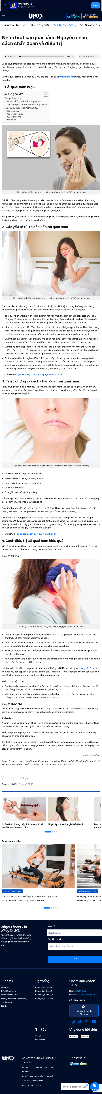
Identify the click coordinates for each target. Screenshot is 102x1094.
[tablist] (51, 25)
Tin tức (38, 1036)
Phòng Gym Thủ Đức (44, 994)
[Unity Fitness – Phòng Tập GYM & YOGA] (35, 16)
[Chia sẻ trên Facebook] (19, 784)
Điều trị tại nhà (13, 111)
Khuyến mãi (40, 1039)
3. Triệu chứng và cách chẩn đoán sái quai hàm (25, 104)
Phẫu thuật (11, 119)
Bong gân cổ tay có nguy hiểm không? (36, 533)
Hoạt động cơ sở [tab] (40, 25)
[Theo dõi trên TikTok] (80, 1022)
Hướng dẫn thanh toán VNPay (14, 998)
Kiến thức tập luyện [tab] (15, 25)
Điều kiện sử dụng (8, 991)
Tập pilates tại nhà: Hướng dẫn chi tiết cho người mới (29, 896)
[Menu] (3, 16)
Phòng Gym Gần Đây (44, 998)
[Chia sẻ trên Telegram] (32, 784)
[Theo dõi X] (87, 1022)
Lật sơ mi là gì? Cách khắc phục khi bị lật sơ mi (40, 374)
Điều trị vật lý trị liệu (15, 114)
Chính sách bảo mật (9, 994)
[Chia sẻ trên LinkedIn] (29, 784)
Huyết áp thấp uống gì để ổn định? (65, 824)
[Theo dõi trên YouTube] (94, 1022)
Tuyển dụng (6, 1002)
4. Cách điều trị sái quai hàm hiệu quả (21, 108)
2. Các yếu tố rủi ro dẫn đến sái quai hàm (22, 101)
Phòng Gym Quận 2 (43, 987)
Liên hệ (4, 1006)
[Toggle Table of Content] (44, 94)
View (95, 5)
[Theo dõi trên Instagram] (73, 1022)
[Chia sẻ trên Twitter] (26, 784)
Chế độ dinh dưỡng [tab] (65, 25)
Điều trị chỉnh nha (14, 117)
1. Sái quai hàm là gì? (13, 98)
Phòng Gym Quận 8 (43, 991)
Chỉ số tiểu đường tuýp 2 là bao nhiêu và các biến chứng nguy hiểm (22, 826)
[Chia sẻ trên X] (22, 784)
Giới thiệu (5, 987)
